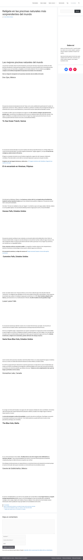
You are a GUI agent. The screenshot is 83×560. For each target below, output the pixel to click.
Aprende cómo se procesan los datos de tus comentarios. (38, 550)
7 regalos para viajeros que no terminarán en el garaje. (15, 509)
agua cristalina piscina (8, 506)
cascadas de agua (20, 506)
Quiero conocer (52, 3)
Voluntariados (35, 3)
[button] (79, 3)
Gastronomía (61, 3)
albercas (15, 506)
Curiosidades (73, 3)
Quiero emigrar (43, 3)
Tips (67, 3)
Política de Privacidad (76, 558)
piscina (26, 506)
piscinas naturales (31, 506)
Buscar (77, 11)
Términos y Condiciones (56, 558)
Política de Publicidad (66, 558)
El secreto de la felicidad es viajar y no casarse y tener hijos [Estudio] (18, 507)
